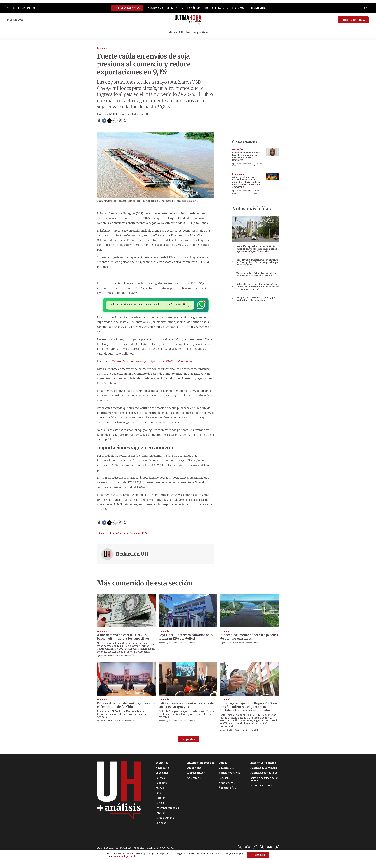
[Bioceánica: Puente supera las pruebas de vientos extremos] (249, 610)
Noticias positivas (197, 32)
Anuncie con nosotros (200, 762)
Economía (102, 48)
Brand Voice (238, 174)
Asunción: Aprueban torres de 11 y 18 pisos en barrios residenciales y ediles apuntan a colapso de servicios (256, 249)
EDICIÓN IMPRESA (353, 19)
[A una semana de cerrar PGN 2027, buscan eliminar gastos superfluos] (126, 610)
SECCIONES (173, 8)
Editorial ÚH (175, 32)
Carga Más (188, 739)
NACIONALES (156, 8)
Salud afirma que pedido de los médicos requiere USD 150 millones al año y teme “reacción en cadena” (257, 286)
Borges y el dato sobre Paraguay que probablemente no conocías (256, 298)
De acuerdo (258, 855)
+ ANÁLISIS (193, 8)
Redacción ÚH (132, 554)
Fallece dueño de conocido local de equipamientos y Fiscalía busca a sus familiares (246, 156)
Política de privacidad (126, 856)
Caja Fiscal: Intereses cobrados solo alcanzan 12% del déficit (186, 636)
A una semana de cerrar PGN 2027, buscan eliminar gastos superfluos (123, 636)
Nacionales (237, 149)
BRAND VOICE (258, 8)
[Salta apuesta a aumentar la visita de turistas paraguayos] (188, 679)
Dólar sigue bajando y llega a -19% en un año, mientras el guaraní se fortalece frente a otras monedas (248, 706)
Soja (101, 533)
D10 (205, 8)
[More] (182, 8)
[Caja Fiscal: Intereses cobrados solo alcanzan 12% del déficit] (188, 610)
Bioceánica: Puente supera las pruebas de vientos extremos (249, 636)
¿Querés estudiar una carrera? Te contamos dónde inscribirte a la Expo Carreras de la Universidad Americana (246, 182)
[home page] (188, 20)
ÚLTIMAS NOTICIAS (127, 8)
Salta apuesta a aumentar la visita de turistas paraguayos (186, 705)
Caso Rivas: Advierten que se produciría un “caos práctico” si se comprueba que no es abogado (257, 262)
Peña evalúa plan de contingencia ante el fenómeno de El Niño (126, 705)
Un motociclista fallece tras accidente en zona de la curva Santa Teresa (256, 274)
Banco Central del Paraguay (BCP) (128, 533)
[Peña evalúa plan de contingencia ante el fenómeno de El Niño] (126, 679)
